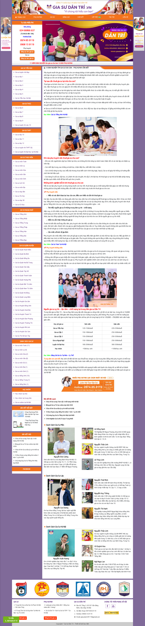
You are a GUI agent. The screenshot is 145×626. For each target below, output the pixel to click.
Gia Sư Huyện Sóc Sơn (22, 331)
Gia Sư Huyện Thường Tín (23, 323)
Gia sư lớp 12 (19, 143)
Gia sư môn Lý (20, 166)
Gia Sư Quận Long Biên (22, 297)
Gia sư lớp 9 (19, 121)
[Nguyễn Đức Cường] (61, 441)
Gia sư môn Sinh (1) (21, 371)
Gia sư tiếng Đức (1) (21, 384)
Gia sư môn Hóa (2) (21, 354)
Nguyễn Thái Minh (101, 480)
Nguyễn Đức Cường (61, 457)
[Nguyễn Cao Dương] (61, 492)
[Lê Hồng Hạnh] (87, 433)
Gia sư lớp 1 (19, 77)
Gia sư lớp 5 (19, 94)
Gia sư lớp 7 (19, 112)
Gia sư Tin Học (20, 196)
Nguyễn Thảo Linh (101, 444)
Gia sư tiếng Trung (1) (22, 380)
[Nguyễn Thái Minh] (87, 484)
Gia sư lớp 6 (19, 108)
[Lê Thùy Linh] (87, 464)
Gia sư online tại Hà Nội (23, 402)
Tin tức (112, 17)
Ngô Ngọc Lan (99, 562)
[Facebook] (107, 606)
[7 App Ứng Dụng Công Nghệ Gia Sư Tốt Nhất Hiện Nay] (18, 424)
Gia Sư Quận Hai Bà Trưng (23, 262)
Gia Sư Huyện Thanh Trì (23, 314)
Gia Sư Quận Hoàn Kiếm (23, 250)
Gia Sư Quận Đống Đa (22, 258)
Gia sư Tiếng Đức (20, 236)
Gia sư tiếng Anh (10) (22, 376)
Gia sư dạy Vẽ (19, 200)
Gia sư (52, 17)
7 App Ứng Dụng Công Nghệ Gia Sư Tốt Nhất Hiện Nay (31, 423)
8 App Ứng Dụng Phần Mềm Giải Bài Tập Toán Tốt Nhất (32, 414)
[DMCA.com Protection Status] (111, 613)
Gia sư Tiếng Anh (21, 214)
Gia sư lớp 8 (19, 116)
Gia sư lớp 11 (19, 139)
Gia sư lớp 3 (19, 85)
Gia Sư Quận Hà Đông (22, 293)
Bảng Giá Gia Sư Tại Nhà (59, 355)
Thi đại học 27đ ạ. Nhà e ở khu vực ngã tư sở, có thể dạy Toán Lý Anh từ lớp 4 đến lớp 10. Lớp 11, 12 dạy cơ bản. (112, 485)
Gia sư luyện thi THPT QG (23, 147)
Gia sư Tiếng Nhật (21, 218)
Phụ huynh (38, 17)
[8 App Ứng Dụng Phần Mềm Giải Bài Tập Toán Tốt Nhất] (18, 414)
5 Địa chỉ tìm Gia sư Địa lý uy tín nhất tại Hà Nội (60, 408)
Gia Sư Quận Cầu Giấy (22, 267)
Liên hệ (125, 17)
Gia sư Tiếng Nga (21, 240)
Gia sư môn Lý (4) (21, 350)
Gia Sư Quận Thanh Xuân (23, 275)
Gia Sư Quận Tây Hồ (22, 271)
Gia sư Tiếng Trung (21, 223)
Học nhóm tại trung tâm (23, 398)
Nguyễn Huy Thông (101, 493)
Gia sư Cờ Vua (19, 205)
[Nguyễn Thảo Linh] (87, 449)
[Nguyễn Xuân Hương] (61, 543)
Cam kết (81, 17)
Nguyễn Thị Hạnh (101, 509)
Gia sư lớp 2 (19, 81)
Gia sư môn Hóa (20, 170)
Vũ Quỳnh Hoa (99, 546)
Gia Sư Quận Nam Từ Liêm (24, 288)
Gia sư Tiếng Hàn (21, 231)
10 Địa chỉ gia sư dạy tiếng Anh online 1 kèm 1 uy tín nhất (63, 412)
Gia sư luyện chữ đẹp (22, 72)
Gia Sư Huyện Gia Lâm (22, 301)
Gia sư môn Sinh (20, 179)
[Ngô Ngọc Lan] (87, 566)
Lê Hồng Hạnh (99, 429)
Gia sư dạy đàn (20, 192)
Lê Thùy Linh (99, 460)
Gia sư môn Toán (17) (22, 345)
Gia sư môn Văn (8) (21, 358)
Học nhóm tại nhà (21, 394)
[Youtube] (113, 606)
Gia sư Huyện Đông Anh (23, 306)
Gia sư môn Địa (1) (21, 367)
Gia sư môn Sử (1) (21, 363)
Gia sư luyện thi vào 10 (23, 125)
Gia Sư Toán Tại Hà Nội (58, 244)
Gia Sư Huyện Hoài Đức (23, 310)
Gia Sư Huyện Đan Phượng (24, 319)
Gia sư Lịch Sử (20, 183)
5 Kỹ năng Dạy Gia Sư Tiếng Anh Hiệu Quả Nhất (60, 415)
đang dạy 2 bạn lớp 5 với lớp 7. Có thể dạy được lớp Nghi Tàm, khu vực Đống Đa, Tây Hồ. (61, 565)
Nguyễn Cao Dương (61, 508)
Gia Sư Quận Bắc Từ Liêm (23, 284)
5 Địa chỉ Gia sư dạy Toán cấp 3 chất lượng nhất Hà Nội (62, 402)
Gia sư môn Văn (20, 174)
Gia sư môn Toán (20, 161)
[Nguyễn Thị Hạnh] (87, 513)
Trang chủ (21, 17)
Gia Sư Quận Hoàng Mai (23, 280)
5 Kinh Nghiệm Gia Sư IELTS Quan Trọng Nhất (59, 419)
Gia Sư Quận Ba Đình (22, 254)
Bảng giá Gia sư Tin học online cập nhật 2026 (59, 405)
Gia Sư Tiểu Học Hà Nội (23, 98)
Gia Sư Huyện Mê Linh (22, 327)
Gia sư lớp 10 (19, 135)
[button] (44, 40)
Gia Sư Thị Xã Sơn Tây (22, 336)
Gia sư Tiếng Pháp (21, 227)
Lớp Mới (95, 17)
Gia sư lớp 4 (19, 89)
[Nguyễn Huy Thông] (87, 497)
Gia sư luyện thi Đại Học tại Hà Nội (26, 152)
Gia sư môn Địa (20, 187)
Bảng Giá (66, 17)
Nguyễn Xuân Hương (61, 559)
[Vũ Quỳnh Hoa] (87, 550)
